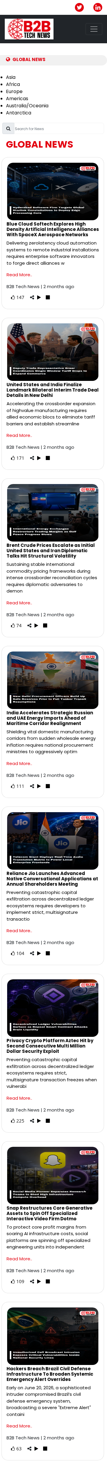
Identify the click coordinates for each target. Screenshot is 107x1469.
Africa (13, 84)
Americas (17, 98)
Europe (14, 91)
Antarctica (18, 112)
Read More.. (19, 275)
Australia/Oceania (27, 105)
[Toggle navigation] (94, 29)
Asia (10, 77)
